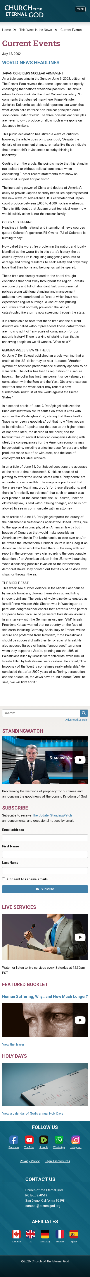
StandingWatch (61, 815)
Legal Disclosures (57, 1161)
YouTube (29, 1147)
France (60, 1241)
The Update (40, 815)
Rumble (44, 1147)
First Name (10, 846)
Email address (13, 830)
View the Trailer (13, 1044)
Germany (45, 1241)
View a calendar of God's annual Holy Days (32, 1113)
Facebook (14, 1147)
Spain (74, 1241)
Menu (80, 8)
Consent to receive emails (27, 879)
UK (30, 1241)
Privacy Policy (30, 1161)
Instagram (75, 1147)
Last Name (10, 863)
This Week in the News (35, 30)
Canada (16, 1241)
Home (6, 30)
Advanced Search (76, 719)
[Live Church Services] (45, 937)
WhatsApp (59, 1147)
